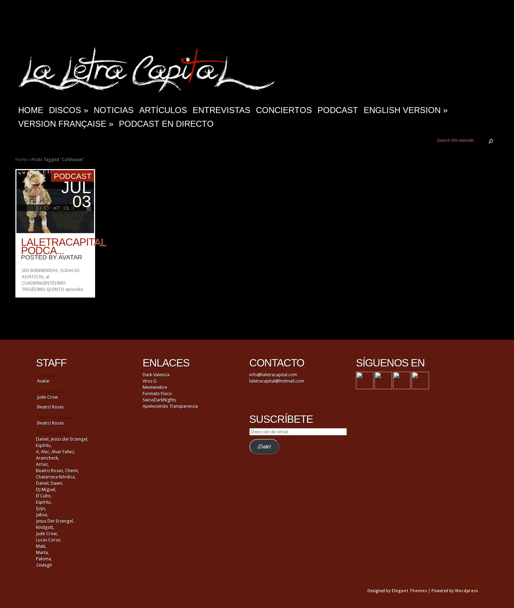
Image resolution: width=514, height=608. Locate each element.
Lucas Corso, (49, 540)
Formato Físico (157, 393)
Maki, (41, 546)
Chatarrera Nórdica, (56, 477)
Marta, (42, 552)
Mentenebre (155, 387)
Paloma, (44, 558)
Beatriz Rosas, (50, 470)
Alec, (45, 451)
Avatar (70, 257)
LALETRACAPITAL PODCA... (63, 246)
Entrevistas (221, 110)
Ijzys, (41, 508)
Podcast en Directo (166, 123)
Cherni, (72, 470)
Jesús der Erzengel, (69, 439)
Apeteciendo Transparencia (170, 406)
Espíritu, (44, 445)
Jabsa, (42, 514)
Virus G (150, 381)
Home (21, 159)
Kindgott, (45, 527)
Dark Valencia (156, 374)
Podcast (337, 110)
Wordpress (466, 590)
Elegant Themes (409, 590)
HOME (30, 110)
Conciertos (284, 110)
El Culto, (44, 495)
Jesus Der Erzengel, (55, 521)
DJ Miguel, (46, 489)
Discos (68, 110)
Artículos (163, 110)
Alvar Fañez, (63, 451)
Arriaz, (42, 464)
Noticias (114, 110)
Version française (65, 123)
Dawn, (56, 483)
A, (38, 451)
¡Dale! (264, 446)
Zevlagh (44, 565)
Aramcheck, (47, 458)
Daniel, (43, 439)
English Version (406, 110)
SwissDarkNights (159, 400)
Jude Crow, (47, 533)
